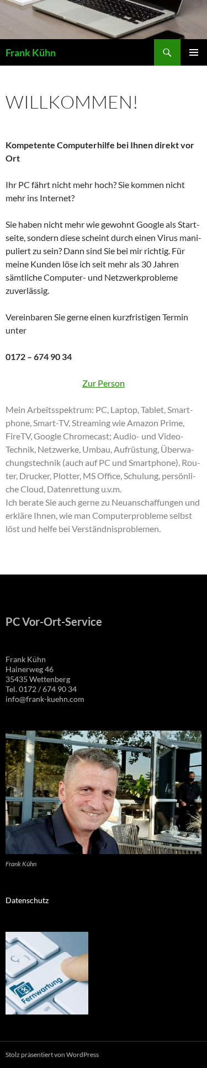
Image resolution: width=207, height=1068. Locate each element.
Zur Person (103, 383)
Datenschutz (27, 900)
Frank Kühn (31, 52)
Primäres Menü (194, 52)
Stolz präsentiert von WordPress (52, 1054)
